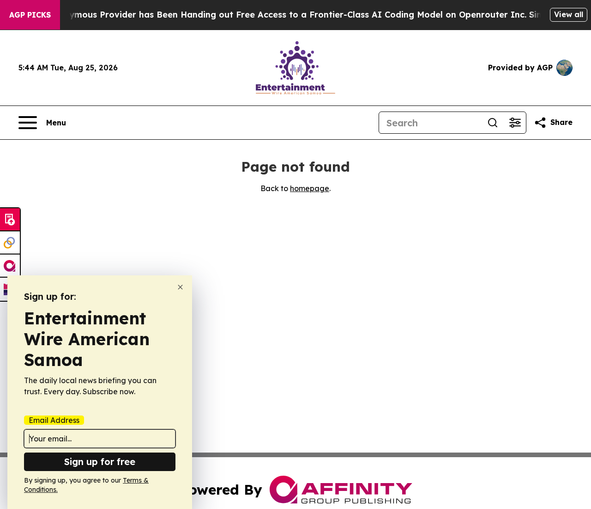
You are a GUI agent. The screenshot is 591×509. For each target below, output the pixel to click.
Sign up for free (99, 461)
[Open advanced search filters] (515, 122)
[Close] (180, 287)
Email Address (54, 420)
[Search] (493, 122)
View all (568, 14)
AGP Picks (30, 14)
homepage (309, 188)
